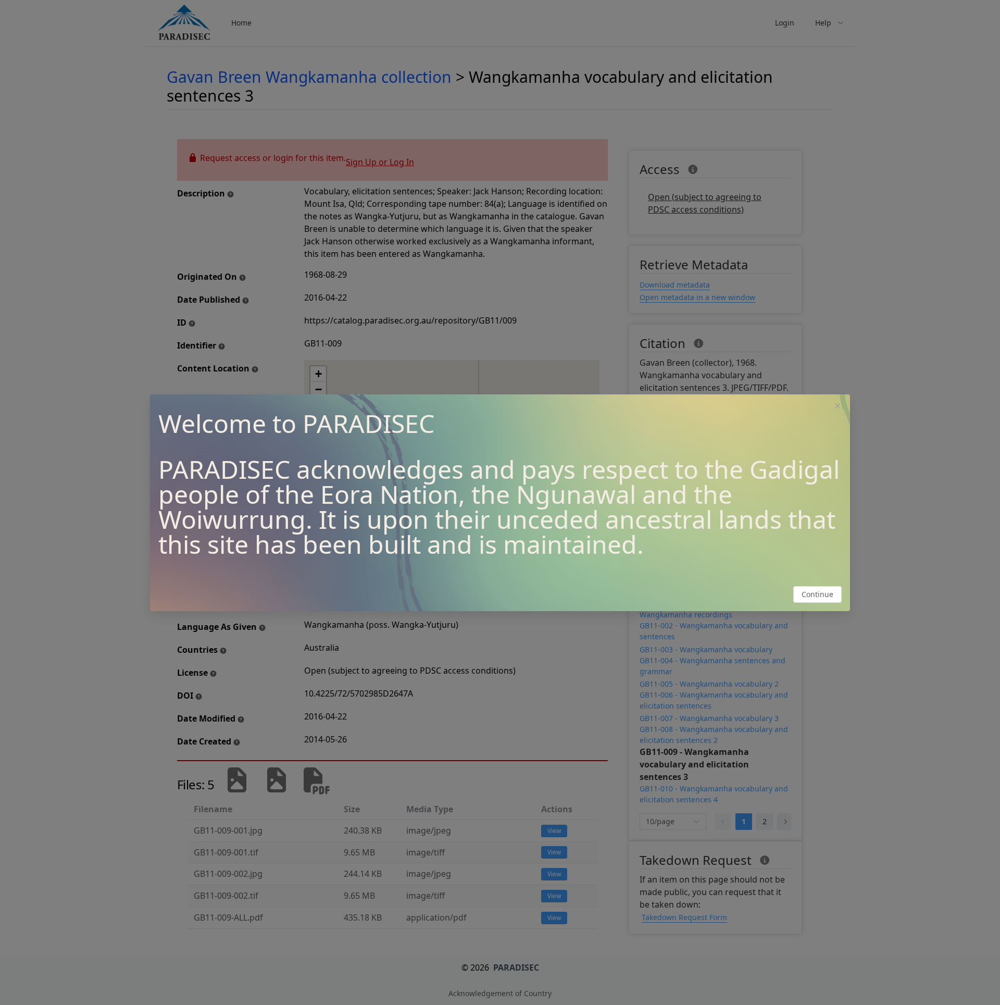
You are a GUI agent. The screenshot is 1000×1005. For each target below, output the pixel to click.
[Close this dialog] (837, 406)
